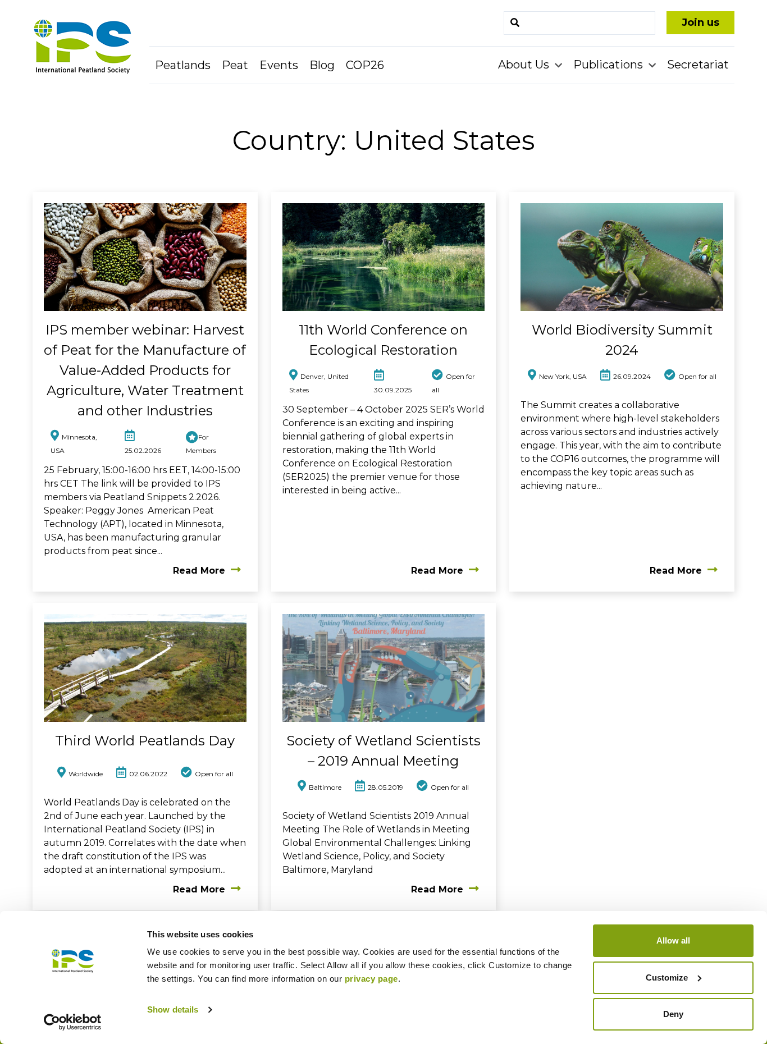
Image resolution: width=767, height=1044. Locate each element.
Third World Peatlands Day (145, 740)
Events (278, 65)
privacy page (371, 978)
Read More (199, 570)
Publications (609, 64)
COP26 (365, 65)
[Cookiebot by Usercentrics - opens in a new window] (73, 1022)
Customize (667, 977)
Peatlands (183, 65)
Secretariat (698, 64)
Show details (172, 1009)
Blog (322, 65)
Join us (700, 22)
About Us (525, 64)
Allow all (673, 940)
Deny (673, 1014)
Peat (235, 65)
